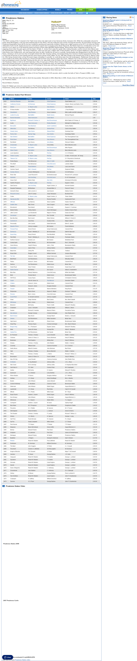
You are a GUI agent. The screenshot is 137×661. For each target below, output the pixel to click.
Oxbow (12, 107)
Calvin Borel (50, 117)
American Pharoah (15, 101)
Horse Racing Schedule (25, 13)
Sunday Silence (14, 172)
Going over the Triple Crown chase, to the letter (117, 67)
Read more (112, 46)
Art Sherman (31, 104)
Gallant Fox (13, 332)
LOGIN (91, 10)
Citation (12, 283)
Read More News (128, 85)
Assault (12, 288)
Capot (12, 280)
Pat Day (49, 153)
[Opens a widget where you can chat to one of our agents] (7, 657)
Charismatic (13, 145)
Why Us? (66, 13)
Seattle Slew (13, 204)
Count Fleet (13, 297)
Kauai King (13, 234)
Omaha (12, 318)
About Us (73, 13)
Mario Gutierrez (51, 109)
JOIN (80, 10)
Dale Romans (32, 112)
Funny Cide (13, 134)
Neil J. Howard (32, 169)
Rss (133, 17)
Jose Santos (50, 134)
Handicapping (42, 10)
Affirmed (12, 202)
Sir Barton (13, 362)
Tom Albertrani (32, 126)
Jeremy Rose (50, 128)
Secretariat (13, 215)
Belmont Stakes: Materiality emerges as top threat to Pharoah (118, 57)
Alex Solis (49, 180)
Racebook (25, 10)
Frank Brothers (32, 166)
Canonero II (13, 221)
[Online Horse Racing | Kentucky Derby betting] (11, 4)
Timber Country (14, 155)
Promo (69, 10)
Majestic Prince (14, 226)
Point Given (13, 139)
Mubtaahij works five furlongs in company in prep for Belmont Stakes (118, 30)
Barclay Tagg (31, 134)
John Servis (31, 131)
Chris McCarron (51, 164)
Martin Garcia (50, 115)
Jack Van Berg (32, 177)
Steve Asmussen (32, 117)
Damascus (13, 231)
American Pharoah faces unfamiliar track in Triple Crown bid (117, 48)
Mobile (58, 10)
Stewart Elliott (50, 131)
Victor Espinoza (51, 101)
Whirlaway (13, 302)
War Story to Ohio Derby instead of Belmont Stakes (118, 39)
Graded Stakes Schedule (42, 13)
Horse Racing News (56, 13)
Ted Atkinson (50, 280)
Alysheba (12, 177)
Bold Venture (13, 316)
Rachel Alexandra (15, 117)
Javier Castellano (52, 126)
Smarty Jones (14, 131)
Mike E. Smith (50, 161)
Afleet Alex (13, 128)
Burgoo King (13, 326)
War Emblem (13, 136)
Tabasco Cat (13, 158)
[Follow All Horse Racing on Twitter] (87, 13)
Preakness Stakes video (22, 660)
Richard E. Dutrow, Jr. (34, 120)
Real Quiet (13, 147)
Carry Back (13, 248)
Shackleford (13, 112)
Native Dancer (14, 269)
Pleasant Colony (14, 193)
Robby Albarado (51, 123)
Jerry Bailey (50, 142)
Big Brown (13, 120)
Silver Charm (13, 150)
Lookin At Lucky (14, 115)
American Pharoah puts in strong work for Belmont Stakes (117, 20)
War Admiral (13, 313)
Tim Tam (12, 256)
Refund (12, 440)
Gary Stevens (50, 107)
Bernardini (13, 126)
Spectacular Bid (14, 199)
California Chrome (15, 104)
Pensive (12, 294)
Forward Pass (14, 229)
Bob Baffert (31, 101)
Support (80, 13)
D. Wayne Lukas (32, 107)
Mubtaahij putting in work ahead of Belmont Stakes (118, 76)
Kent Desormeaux (52, 120)
